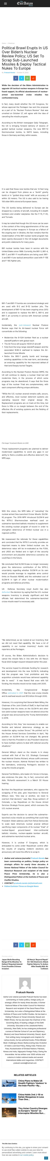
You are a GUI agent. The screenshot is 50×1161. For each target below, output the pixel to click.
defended (6, 592)
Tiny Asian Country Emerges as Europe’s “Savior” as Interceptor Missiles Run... (32, 1110)
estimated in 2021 (15, 693)
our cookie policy (27, 1155)
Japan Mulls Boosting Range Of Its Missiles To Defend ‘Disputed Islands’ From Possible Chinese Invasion (12, 964)
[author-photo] (25, 989)
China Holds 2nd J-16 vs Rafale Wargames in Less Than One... (31, 1097)
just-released (25, 325)
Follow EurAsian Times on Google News (21, 886)
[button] (5, 3)
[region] (25, 26)
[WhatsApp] (27, 78)
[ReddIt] (33, 78)
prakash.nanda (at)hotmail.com (28, 883)
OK (46, 1158)
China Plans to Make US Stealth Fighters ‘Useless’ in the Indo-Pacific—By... (32, 1083)
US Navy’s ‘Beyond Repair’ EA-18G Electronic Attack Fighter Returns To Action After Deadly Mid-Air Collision (37, 964)
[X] (21, 78)
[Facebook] (15, 78)
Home (4, 43)
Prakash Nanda (9, 72)
